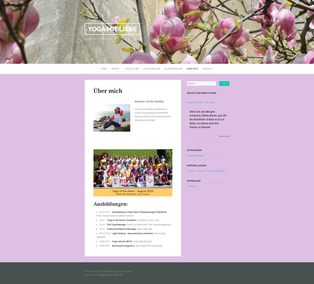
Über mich (192, 69)
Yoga (104, 69)
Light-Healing (152, 69)
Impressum (192, 186)
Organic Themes (105, 275)
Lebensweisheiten (195, 155)
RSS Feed (117, 275)
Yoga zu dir (132, 69)
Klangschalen (173, 69)
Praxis (115, 69)
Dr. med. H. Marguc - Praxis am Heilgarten (206, 171)
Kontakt (208, 69)
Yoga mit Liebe (112, 29)
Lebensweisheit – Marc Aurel (201, 102)
